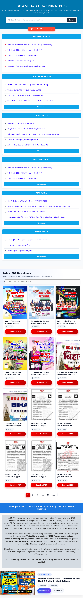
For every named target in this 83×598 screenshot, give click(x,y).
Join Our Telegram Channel (41, 29)
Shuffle (59, 590)
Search (71, 20)
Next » (54, 495)
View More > (41, 107)
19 (48, 495)
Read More (43, 591)
